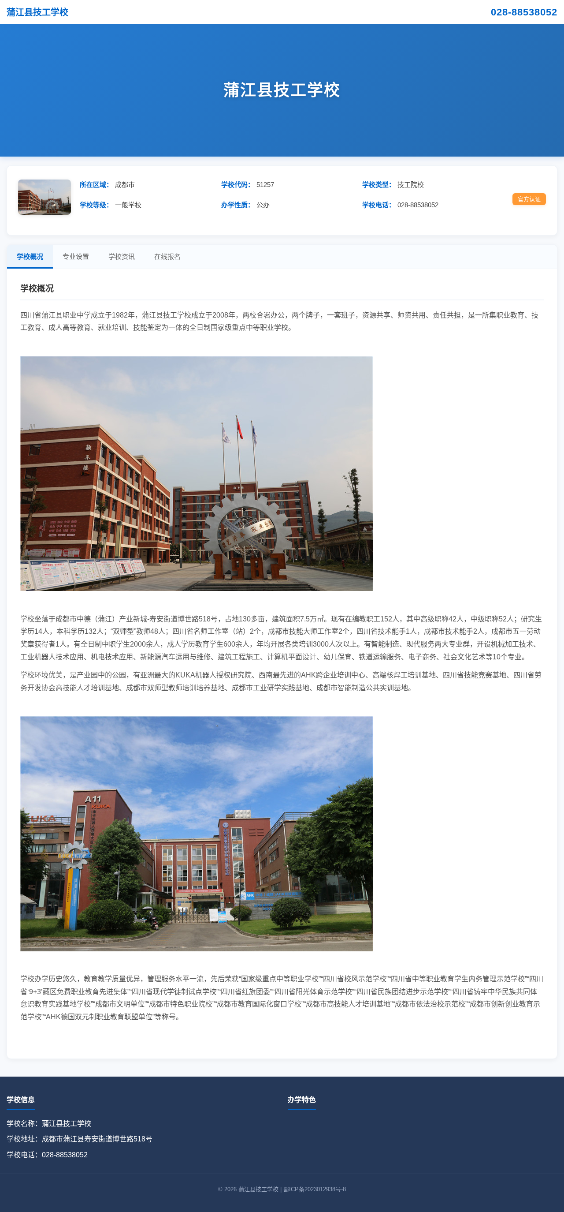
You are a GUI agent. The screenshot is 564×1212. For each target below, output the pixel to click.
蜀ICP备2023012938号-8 (314, 1189)
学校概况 (30, 256)
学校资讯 (121, 256)
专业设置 (76, 256)
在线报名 (167, 256)
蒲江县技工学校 (37, 12)
